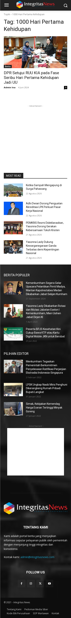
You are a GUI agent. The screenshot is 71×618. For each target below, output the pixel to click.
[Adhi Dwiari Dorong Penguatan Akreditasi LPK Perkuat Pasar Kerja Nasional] (13, 208)
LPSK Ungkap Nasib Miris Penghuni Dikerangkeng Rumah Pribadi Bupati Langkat (46, 388)
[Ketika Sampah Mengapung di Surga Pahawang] (13, 190)
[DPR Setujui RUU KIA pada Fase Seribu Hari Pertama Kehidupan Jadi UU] (35, 52)
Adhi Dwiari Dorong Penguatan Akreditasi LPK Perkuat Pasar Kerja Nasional (44, 207)
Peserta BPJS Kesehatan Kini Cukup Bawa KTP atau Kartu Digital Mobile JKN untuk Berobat (45, 333)
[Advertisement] (35, 131)
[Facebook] (21, 583)
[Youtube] (49, 583)
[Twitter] (40, 583)
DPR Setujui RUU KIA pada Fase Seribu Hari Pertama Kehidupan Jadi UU (31, 78)
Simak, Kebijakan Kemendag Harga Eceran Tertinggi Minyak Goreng (44, 407)
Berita (8, 66)
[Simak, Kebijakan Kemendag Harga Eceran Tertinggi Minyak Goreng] (13, 408)
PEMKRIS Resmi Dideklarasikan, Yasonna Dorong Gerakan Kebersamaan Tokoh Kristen (45, 226)
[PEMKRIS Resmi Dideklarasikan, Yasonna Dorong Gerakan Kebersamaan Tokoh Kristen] (13, 227)
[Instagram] (30, 583)
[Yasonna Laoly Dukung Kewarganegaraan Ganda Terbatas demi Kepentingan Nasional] (13, 246)
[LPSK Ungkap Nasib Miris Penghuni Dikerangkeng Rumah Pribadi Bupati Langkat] (13, 389)
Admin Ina (10, 87)
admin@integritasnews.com (37, 557)
